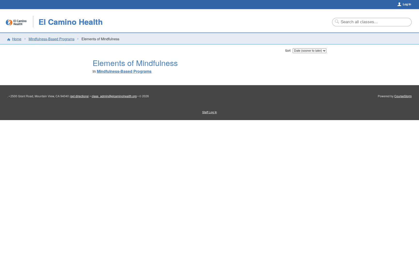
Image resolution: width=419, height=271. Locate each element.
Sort (287, 50)
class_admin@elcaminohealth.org (114, 96)
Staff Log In (209, 112)
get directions (79, 96)
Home (16, 38)
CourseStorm (403, 96)
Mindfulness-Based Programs (51, 38)
